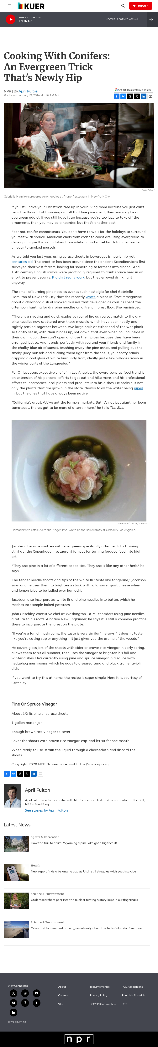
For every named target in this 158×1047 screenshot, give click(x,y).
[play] (11, 19)
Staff (61, 1004)
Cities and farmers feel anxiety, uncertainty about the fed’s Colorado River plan (86, 928)
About (62, 986)
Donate (142, 6)
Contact (63, 995)
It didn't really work (68, 277)
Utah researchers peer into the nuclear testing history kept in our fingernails (84, 900)
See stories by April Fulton (46, 810)
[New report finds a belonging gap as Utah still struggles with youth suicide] (16, 872)
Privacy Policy (98, 995)
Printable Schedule (133, 995)
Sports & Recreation (45, 837)
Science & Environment (47, 894)
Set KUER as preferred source (134, 90)
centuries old (22, 261)
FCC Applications (132, 986)
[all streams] (152, 19)
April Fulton (28, 91)
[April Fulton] (12, 796)
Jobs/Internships (100, 986)
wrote (91, 297)
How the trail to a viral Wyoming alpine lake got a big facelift (74, 843)
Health (35, 865)
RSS (124, 1004)
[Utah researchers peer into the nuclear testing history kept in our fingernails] (16, 901)
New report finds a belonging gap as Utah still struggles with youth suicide (83, 871)
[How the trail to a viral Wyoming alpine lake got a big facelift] (16, 844)
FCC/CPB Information (103, 1004)
